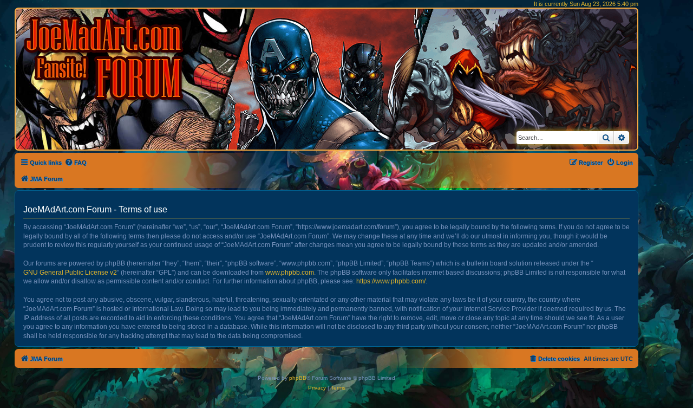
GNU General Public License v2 (70, 272)
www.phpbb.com (289, 272)
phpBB (297, 378)
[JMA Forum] (105, 58)
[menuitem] (75, 162)
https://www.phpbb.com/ (391, 281)
